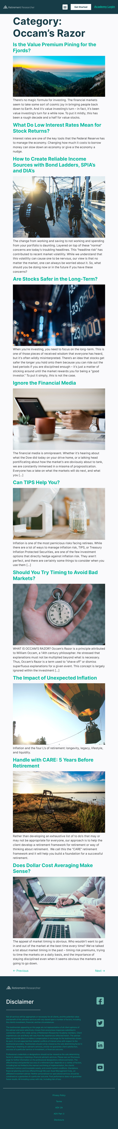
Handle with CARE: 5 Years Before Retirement (53, 763)
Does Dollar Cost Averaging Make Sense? (53, 868)
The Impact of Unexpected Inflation (55, 678)
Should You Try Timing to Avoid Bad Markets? (55, 575)
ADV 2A (59, 1107)
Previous (20, 971)
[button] (65, 7)
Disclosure (59, 1120)
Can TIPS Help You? (36, 482)
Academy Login (104, 6)
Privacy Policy (59, 1095)
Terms (59, 1101)
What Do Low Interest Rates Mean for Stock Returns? (57, 128)
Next (100, 971)
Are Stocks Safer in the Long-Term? (55, 279)
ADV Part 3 (59, 1113)
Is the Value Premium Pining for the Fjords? (54, 47)
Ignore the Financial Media (44, 383)
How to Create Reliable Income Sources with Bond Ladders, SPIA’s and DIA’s (54, 165)
